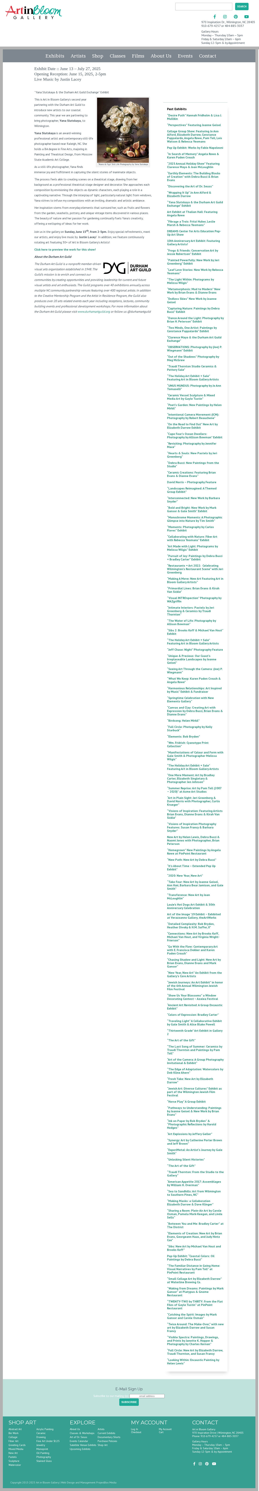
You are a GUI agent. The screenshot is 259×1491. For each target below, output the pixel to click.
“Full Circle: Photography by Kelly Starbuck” (189, 728)
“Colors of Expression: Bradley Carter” (193, 1014)
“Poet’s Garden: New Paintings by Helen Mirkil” (194, 406)
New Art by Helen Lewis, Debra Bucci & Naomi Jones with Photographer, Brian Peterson (193, 840)
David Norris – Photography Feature (191, 482)
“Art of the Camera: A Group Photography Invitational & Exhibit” (195, 1061)
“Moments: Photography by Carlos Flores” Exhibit (190, 528)
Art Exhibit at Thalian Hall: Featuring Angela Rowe (192, 213)
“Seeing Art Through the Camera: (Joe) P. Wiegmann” (194, 670)
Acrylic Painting (44, 1429)
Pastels (13, 1457)
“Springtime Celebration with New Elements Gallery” (190, 699)
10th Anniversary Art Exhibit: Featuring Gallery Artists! (193, 242)
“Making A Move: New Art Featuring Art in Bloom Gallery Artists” (195, 580)
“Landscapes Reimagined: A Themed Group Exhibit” (192, 490)
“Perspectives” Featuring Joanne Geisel (194, 125)
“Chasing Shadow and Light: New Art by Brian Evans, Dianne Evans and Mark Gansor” (194, 963)
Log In (134, 1429)
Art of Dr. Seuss (78, 1437)
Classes (118, 55)
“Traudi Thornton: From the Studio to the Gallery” (195, 1173)
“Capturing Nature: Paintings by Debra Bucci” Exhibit (193, 310)
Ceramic (41, 1433)
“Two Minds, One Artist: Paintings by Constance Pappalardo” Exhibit (192, 329)
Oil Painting (42, 1453)
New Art (13, 1453)
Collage (13, 1437)
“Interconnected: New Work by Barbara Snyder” (193, 499)
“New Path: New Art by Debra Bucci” (191, 859)
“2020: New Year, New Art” (185, 875)
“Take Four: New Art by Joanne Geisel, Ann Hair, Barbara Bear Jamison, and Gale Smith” (195, 885)
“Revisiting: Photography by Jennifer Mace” (191, 445)
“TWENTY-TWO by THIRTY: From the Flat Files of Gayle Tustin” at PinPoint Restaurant (195, 1305)
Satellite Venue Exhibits (83, 1445)
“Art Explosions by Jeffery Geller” (189, 1134)
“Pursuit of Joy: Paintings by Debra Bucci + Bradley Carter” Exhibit (194, 557)
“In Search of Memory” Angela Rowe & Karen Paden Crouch (193, 155)
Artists (78, 55)
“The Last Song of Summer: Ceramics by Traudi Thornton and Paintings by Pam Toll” (194, 1050)
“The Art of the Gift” (181, 1040)
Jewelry (40, 1445)
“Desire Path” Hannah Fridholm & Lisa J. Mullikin (194, 117)
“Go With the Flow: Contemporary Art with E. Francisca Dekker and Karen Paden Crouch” (192, 950)
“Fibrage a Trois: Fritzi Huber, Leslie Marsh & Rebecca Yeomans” (191, 223)
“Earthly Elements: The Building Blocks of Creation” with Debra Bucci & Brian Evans (193, 176)
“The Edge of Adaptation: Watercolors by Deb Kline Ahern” (195, 1070)
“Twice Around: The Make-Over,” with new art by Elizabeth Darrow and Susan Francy (195, 1327)
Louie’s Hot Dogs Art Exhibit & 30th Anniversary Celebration (191, 906)
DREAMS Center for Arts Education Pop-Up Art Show (194, 232)
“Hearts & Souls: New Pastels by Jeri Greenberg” (192, 454)
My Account (165, 1429)
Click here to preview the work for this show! (65, 249)
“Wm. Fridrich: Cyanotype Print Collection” (188, 744)
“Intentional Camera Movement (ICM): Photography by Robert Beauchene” (193, 416)
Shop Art (103, 1445)
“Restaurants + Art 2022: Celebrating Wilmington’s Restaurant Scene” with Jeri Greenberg (195, 569)
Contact (207, 55)
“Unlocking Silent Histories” (186, 1159)
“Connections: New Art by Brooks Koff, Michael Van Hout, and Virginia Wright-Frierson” (193, 937)
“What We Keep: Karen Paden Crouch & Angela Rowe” (194, 680)
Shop (97, 55)
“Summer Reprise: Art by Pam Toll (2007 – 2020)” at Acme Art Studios (194, 789)
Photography (43, 1457)
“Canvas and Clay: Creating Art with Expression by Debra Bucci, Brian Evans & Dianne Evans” (195, 711)
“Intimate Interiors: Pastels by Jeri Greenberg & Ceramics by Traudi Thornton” (190, 611)
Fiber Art (13, 1441)
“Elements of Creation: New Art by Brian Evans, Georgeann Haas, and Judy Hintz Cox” (194, 1237)
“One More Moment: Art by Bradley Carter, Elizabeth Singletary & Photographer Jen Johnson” (190, 778)
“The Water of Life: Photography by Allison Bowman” (191, 622)
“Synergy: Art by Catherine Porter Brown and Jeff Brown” (194, 1141)
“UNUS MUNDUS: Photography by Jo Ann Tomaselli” (194, 387)
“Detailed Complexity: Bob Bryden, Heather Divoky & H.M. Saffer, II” (190, 925)
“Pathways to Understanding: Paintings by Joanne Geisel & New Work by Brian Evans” (194, 1111)
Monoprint (42, 1449)
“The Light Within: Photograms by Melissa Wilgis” (190, 281)
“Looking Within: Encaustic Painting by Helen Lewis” (193, 1361)
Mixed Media (16, 1449)
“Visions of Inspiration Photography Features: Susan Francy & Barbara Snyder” (191, 827)
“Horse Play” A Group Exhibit (186, 1101)
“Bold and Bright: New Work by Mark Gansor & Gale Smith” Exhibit (191, 509)
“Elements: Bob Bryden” (183, 736)
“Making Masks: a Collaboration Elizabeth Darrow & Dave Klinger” (190, 1202)
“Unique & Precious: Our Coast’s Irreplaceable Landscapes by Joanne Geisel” (191, 659)
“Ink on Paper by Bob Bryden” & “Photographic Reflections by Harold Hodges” (191, 1124)
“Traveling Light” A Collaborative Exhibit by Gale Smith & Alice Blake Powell (194, 1022)
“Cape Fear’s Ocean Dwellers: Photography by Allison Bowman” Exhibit (194, 435)
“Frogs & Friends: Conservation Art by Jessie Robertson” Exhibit (192, 252)
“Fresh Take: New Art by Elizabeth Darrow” (190, 1080)
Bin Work (13, 1433)
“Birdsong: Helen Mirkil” (183, 720)
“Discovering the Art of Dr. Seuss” (190, 186)
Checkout (136, 1432)
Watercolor (15, 1465)
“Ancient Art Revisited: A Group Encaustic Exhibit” (194, 1006)
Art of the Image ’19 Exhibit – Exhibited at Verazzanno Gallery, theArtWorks (194, 915)
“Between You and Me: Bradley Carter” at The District (195, 1225)
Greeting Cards (17, 1445)
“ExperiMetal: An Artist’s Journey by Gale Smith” (194, 1151)
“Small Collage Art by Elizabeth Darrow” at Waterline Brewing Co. (194, 1280)
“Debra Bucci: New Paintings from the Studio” (193, 464)
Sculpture (14, 1461)
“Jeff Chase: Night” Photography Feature (195, 649)
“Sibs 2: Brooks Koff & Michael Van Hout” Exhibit (195, 632)
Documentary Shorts (109, 1437)
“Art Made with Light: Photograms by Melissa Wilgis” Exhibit (192, 548)
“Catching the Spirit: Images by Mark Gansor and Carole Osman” (192, 1316)
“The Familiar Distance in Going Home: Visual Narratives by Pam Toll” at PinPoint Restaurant (193, 1269)
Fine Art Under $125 (48, 1441)
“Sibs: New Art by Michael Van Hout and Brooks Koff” (194, 1248)
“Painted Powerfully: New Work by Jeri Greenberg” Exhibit (193, 261)
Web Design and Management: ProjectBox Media (88, 1482)
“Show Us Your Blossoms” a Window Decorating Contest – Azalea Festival (192, 997)
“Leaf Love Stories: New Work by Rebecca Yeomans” (195, 271)
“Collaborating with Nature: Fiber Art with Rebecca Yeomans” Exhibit (192, 538)
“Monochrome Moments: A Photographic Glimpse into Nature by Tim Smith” (194, 519)
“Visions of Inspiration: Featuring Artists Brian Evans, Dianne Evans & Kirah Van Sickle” (195, 814)
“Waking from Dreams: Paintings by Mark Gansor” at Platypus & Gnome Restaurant (195, 1292)
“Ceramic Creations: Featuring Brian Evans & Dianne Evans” (191, 474)
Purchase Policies (107, 1441)
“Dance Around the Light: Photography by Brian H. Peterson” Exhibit (195, 319)
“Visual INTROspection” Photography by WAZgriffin (194, 599)
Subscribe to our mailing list (111, 1396)
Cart (161, 1432)
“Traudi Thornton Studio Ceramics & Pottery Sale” (192, 368)
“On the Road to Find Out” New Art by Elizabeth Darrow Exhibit (192, 425)
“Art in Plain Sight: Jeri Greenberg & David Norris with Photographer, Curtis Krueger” (193, 801)
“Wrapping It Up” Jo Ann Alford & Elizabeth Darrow (189, 194)
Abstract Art (15, 1429)
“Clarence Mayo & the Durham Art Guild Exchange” (194, 339)
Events (185, 55)
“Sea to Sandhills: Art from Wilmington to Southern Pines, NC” (194, 1193)
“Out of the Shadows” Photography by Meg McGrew (193, 358)
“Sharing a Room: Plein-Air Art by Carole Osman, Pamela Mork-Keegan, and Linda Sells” (194, 1214)
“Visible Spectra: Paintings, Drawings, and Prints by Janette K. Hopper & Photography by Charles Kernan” (193, 1340)
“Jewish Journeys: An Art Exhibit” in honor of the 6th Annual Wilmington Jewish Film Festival (195, 986)
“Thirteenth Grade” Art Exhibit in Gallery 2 (194, 1032)
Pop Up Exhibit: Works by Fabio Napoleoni (195, 147)
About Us (161, 55)
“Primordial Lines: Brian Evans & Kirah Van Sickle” (193, 590)
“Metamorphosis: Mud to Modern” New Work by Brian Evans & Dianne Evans (193, 290)
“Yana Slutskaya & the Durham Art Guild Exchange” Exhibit (195, 203)
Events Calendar (79, 1441)
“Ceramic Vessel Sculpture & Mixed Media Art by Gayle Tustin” (191, 396)
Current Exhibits (106, 1433)
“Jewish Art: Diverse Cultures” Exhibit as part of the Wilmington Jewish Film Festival (194, 1092)
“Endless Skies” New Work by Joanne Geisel (192, 300)
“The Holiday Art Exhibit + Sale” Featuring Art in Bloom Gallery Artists (193, 377)
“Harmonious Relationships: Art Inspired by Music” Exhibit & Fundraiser (194, 689)
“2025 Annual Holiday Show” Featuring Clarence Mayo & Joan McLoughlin (193, 165)
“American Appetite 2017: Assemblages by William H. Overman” (194, 1183)
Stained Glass (44, 1461)
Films (138, 55)
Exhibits (55, 55)
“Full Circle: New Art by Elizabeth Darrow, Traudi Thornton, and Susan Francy (195, 1351)
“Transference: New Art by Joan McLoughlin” (188, 896)
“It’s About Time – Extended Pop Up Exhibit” (191, 867)
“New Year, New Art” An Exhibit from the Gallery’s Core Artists (194, 974)
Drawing (41, 1437)
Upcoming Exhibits (80, 1449)
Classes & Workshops (82, 1433)
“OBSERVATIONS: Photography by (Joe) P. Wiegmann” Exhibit (194, 348)
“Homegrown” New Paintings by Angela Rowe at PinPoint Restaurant (194, 851)
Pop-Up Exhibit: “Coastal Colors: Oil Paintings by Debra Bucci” (190, 1257)
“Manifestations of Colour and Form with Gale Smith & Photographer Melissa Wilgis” (195, 756)
